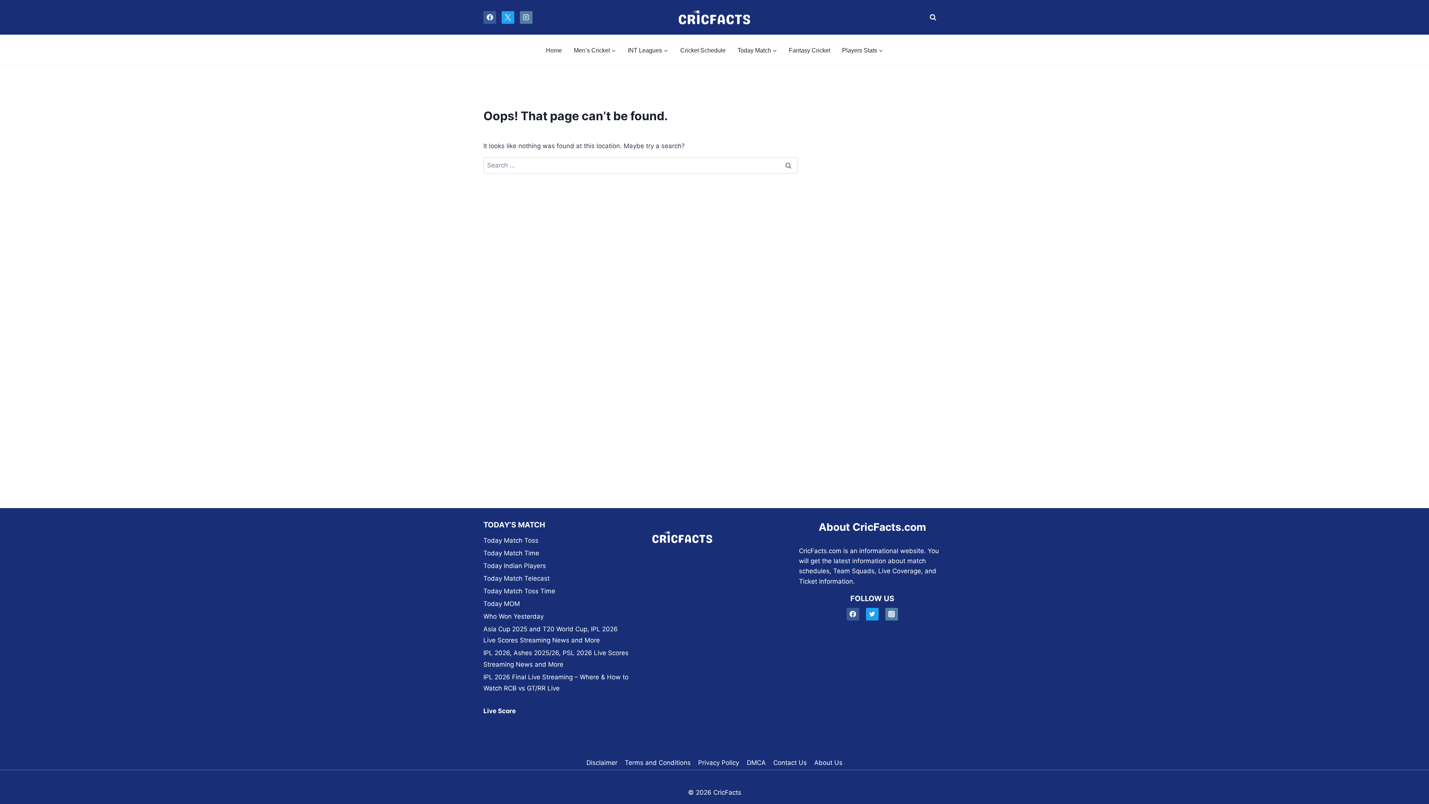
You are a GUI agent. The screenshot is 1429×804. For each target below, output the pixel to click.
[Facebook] (489, 17)
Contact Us (790, 762)
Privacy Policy (718, 762)
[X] (508, 17)
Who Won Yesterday (513, 616)
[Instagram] (526, 17)
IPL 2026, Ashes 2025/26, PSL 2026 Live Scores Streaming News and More (556, 658)
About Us (828, 762)
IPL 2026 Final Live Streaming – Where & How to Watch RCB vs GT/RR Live (556, 682)
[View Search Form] (931, 17)
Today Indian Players (514, 566)
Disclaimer (601, 762)
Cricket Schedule (703, 50)
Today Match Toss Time (519, 591)
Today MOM (501, 603)
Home (554, 50)
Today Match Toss (510, 540)
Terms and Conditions (658, 762)
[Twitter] (872, 614)
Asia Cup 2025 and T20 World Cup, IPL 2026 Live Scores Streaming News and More (550, 634)
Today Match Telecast (516, 578)
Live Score (499, 711)
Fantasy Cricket (809, 50)
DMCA (756, 762)
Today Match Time (511, 553)
